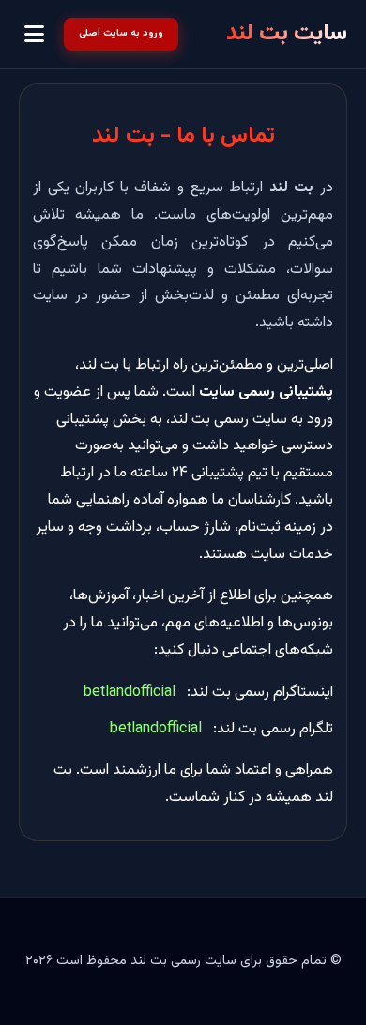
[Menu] (34, 35)
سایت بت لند (286, 34)
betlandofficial (129, 692)
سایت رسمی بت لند (183, 961)
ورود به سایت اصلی (121, 33)
